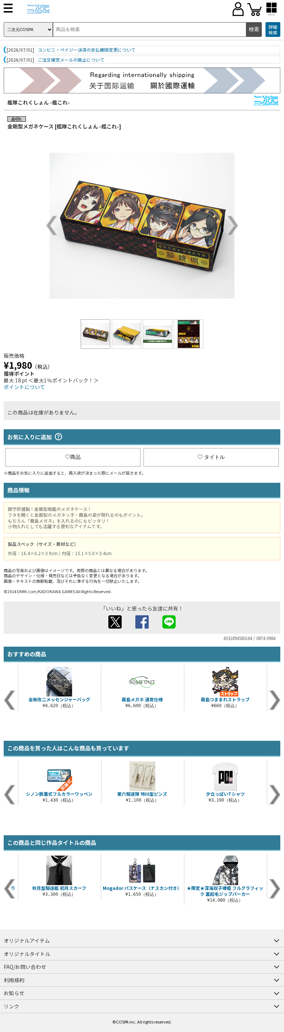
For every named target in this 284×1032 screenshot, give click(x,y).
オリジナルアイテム (27, 940)
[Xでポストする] (115, 626)
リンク (11, 1006)
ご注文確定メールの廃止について (71, 60)
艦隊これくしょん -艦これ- (38, 102)
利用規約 (14, 980)
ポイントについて (24, 387)
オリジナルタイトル (27, 953)
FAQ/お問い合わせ (25, 966)
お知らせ (14, 993)
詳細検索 (272, 30)
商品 (75, 457)
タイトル (214, 457)
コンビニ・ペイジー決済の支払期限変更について (86, 50)
